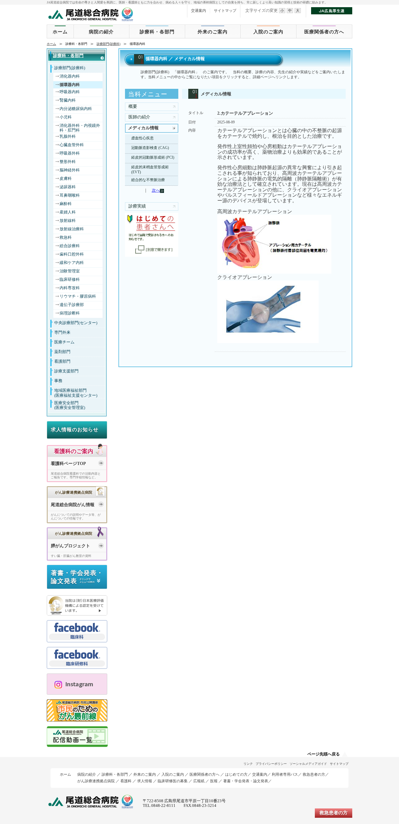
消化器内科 (70, 76)
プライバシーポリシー (271, 763)
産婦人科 (68, 212)
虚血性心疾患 (142, 138)
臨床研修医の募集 (173, 781)
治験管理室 (70, 271)
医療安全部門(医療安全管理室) (69, 405)
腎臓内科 (68, 100)
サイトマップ (225, 10)
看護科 (126, 781)
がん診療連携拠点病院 (96, 781)
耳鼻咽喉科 (70, 195)
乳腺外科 (68, 136)
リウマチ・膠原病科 (78, 296)
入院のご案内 (268, 31)
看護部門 (62, 361)
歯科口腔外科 (72, 254)
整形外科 (68, 162)
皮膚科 (66, 178)
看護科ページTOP (68, 463)
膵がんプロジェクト (70, 546)
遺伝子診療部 (72, 305)
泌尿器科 (68, 187)
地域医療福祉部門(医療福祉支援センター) (75, 392)
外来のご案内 (213, 31)
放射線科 (68, 220)
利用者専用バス (285, 774)
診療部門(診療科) (108, 44)
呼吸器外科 (70, 153)
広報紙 (198, 781)
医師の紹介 (139, 117)
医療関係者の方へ (324, 31)
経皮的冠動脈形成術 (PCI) (152, 157)
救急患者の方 (314, 774)
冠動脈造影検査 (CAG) (150, 148)
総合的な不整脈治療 (148, 180)
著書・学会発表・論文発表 (245, 781)
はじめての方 (236, 774)
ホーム (60, 31)
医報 (214, 781)
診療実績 (137, 206)
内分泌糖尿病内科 (76, 109)
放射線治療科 (72, 229)
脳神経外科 (70, 170)
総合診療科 (70, 246)
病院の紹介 (101, 31)
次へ (156, 190)
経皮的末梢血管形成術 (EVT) (150, 169)
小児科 (66, 117)
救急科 (66, 237)
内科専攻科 (70, 288)
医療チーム (64, 342)
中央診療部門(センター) (75, 323)
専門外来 (62, 332)
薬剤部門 (62, 352)
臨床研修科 (70, 279)
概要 (132, 106)
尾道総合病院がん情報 (72, 504)
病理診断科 (70, 313)
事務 (58, 381)
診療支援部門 (66, 371)
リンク (248, 763)
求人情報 (144, 781)
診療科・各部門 (157, 31)
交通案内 (198, 10)
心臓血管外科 (72, 145)
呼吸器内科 (70, 92)
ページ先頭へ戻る (323, 754)
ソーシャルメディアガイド (308, 763)
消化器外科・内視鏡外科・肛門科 (80, 127)
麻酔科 (66, 204)
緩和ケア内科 (72, 263)
